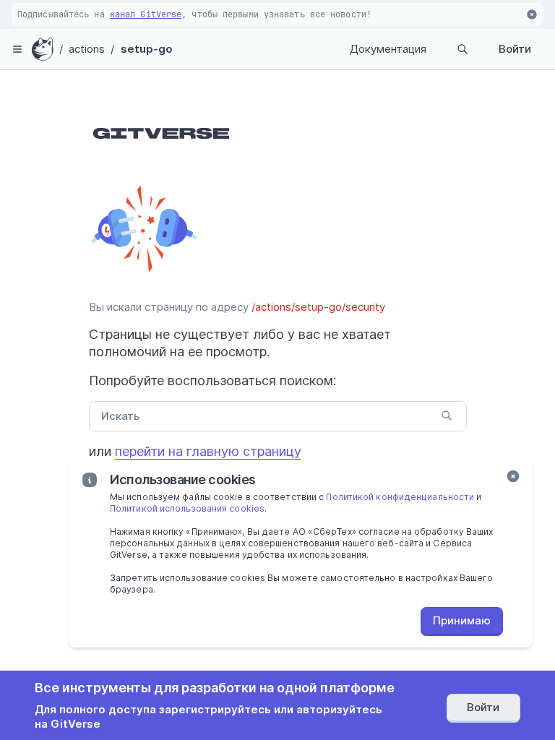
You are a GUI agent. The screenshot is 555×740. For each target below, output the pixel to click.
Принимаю (462, 620)
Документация (388, 49)
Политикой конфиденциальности (400, 496)
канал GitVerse (145, 14)
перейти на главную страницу (208, 451)
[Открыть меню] (17, 49)
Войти (515, 49)
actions (87, 49)
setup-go (147, 49)
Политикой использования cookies (187, 508)
